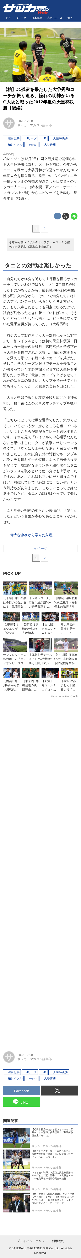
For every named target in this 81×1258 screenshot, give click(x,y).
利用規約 (58, 1241)
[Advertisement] (40, 872)
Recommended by (60, 696)
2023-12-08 (25, 121)
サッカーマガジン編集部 (34, 125)
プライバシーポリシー (32, 1241)
